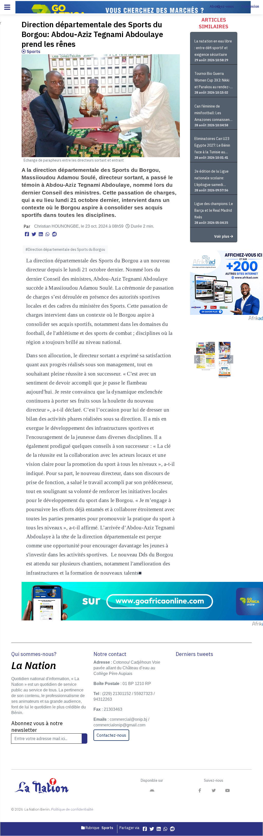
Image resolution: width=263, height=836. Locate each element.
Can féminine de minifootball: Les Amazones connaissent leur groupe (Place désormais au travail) (212, 113)
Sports (33, 51)
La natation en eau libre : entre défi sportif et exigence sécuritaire (213, 48)
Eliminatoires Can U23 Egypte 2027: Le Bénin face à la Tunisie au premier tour (212, 146)
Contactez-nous (111, 735)
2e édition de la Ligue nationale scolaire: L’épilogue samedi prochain (211, 178)
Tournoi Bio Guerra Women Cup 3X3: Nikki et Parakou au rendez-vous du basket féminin (212, 81)
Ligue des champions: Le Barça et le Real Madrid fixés (213, 210)
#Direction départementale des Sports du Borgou (65, 249)
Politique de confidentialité (72, 809)
